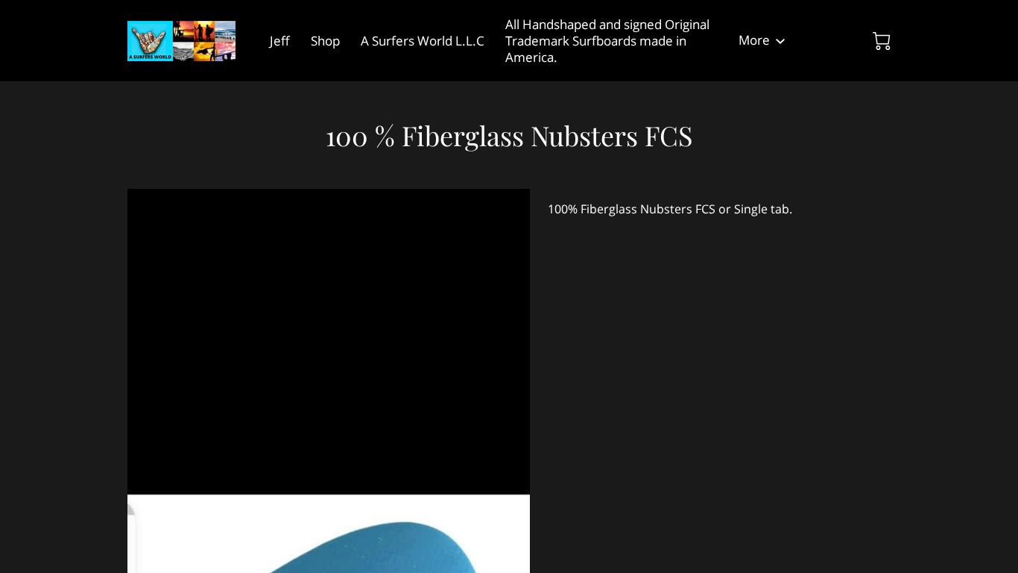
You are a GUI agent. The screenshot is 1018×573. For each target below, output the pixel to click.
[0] (882, 41)
